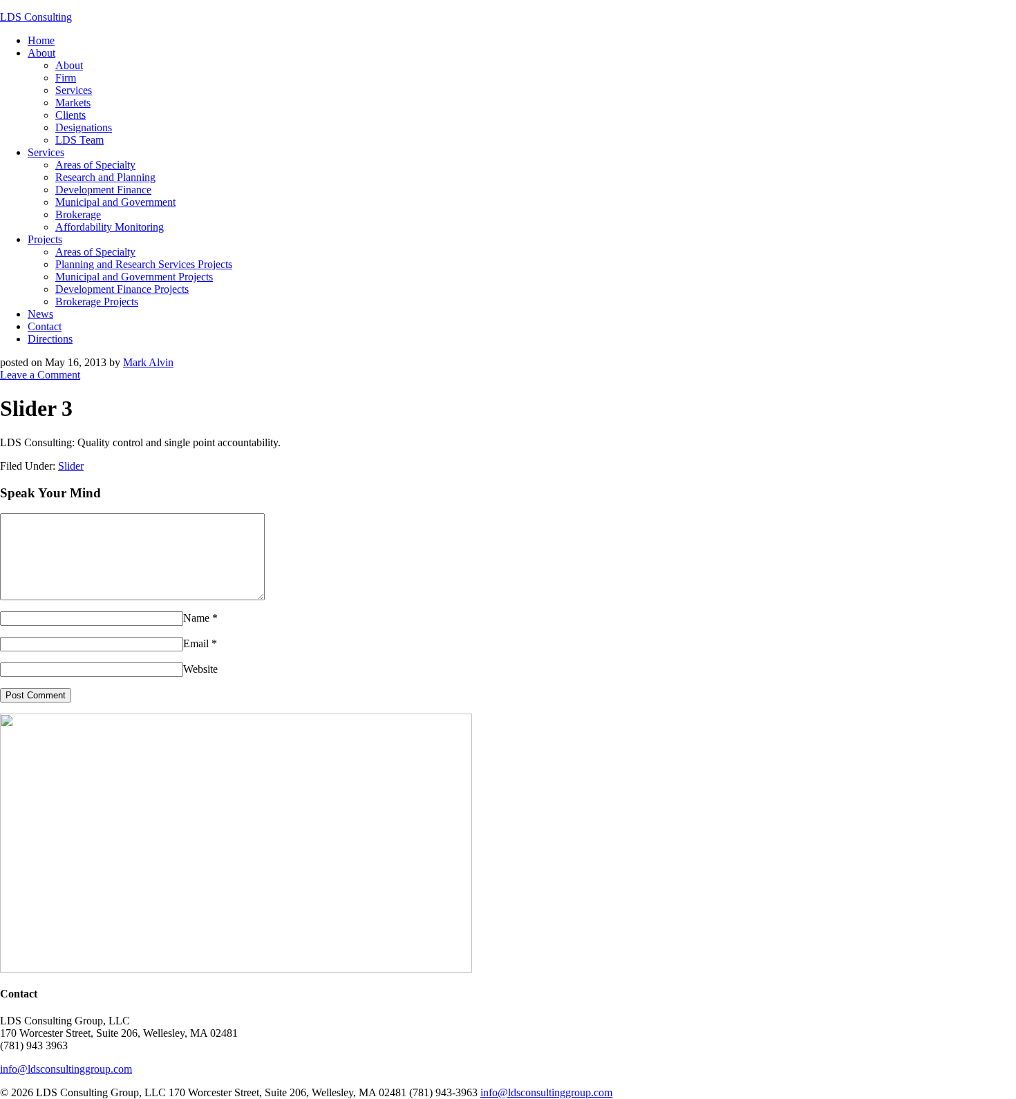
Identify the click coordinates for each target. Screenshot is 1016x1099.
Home (41, 40)
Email (196, 643)
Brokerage (78, 214)
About (41, 53)
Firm (65, 78)
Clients (70, 115)
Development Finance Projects (122, 289)
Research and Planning (105, 177)
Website (200, 669)
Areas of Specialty (95, 165)
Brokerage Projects (96, 301)
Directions (50, 339)
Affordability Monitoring (109, 227)
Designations (83, 127)
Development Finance (103, 189)
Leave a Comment (40, 375)
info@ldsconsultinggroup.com (66, 1069)
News (40, 314)
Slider (71, 466)
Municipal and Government (115, 202)
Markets (73, 102)
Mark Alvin (148, 362)
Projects (45, 239)
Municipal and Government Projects (134, 277)
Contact (45, 326)
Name (196, 618)
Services (73, 90)
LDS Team (79, 140)
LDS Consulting (36, 17)
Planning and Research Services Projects (143, 264)
